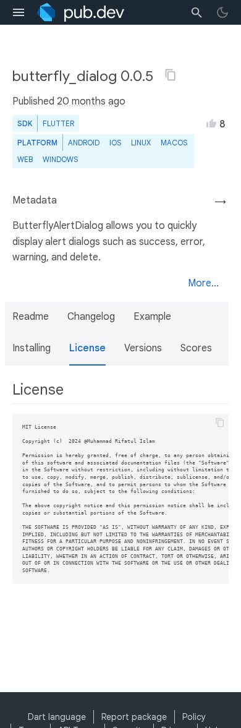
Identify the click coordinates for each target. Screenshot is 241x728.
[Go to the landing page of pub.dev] (80, 12)
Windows (60, 159)
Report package (134, 716)
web (25, 159)
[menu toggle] (18, 12)
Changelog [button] (91, 316)
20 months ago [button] (91, 101)
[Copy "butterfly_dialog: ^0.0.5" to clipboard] (170, 75)
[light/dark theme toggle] (222, 12)
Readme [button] (30, 316)
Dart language (57, 716)
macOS (174, 142)
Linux (141, 142)
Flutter (58, 123)
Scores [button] (196, 348)
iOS (115, 142)
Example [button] (152, 316)
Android (83, 142)
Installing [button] (31, 348)
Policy (194, 716)
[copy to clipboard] (220, 422)
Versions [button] (143, 348)
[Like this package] (211, 123)
